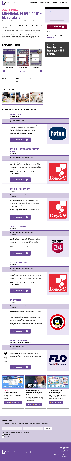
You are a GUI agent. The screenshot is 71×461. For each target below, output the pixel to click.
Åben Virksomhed (5, 20)
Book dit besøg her (55, 26)
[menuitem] (33, 3)
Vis (9, 59)
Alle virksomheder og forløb (21, 20)
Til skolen (12, 20)
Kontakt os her (50, 37)
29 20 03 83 (66, 456)
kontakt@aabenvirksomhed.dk (62, 454)
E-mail (24, 426)
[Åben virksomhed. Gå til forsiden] (9, 3)
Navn (3, 426)
